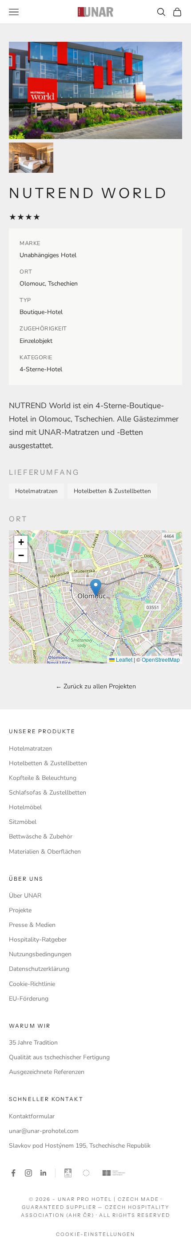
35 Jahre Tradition (33, 1042)
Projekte (20, 910)
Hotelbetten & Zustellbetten (48, 763)
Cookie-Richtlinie (32, 984)
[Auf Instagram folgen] (28, 1173)
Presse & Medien (32, 925)
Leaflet (123, 659)
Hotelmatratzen (30, 748)
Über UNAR (25, 895)
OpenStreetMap (161, 659)
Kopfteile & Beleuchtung (42, 778)
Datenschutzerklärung (39, 969)
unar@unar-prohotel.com (44, 1131)
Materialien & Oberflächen (45, 851)
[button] (95, 588)
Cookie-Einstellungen (95, 1234)
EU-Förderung (28, 998)
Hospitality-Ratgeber (38, 939)
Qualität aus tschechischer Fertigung (59, 1057)
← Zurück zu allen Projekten (96, 686)
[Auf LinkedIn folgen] (43, 1173)
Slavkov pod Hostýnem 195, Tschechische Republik (80, 1145)
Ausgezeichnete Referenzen (46, 1072)
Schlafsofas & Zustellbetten (47, 792)
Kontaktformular (32, 1116)
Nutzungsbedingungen (40, 954)
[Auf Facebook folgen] (13, 1173)
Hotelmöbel (25, 807)
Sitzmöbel (22, 822)
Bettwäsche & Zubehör (40, 836)
